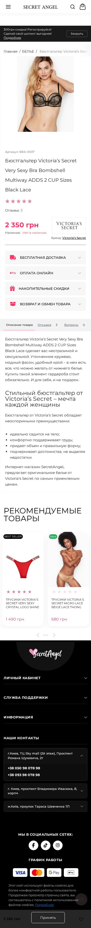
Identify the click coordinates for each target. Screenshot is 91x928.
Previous (39, 635)
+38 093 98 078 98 (24, 775)
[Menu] (8, 6)
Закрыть (77, 33)
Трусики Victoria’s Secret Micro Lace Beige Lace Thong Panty (67, 603)
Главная (10, 51)
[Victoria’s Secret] (69, 225)
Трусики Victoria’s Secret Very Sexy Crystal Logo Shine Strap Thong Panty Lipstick (22, 603)
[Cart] (83, 7)
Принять (48, 917)
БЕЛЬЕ (28, 51)
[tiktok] (45, 845)
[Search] (72, 7)
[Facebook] (33, 845)
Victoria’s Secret (74, 238)
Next (53, 635)
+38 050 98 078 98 (24, 768)
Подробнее (12, 37)
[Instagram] (58, 845)
